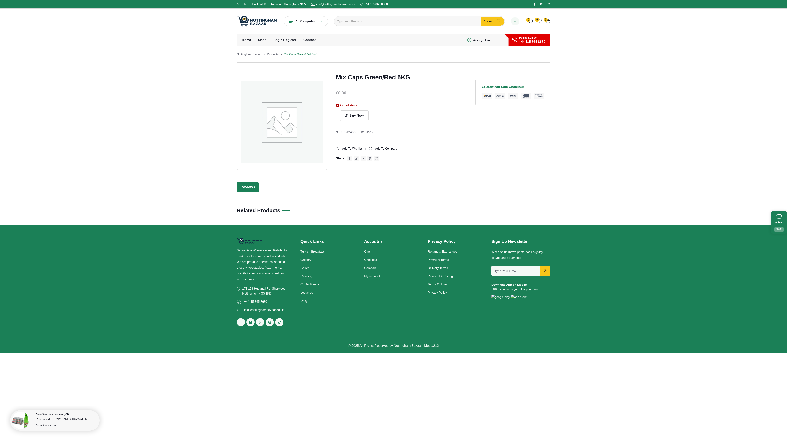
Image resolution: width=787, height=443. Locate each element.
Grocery (306, 259)
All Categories (305, 21)
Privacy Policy (437, 292)
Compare (370, 268)
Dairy (304, 301)
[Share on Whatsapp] (376, 158)
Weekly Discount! (485, 40)
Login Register (284, 40)
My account (372, 276)
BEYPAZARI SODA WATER (69, 419)
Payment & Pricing (440, 276)
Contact (309, 40)
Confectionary (309, 284)
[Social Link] (535, 4)
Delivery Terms (438, 268)
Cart (367, 251)
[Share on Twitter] (356, 158)
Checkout (370, 259)
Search (489, 21)
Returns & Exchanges (442, 251)
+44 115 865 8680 (376, 4)
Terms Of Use (437, 284)
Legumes (306, 292)
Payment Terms (438, 259)
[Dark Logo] (257, 21)
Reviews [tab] (247, 187)
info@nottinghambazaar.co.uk (335, 4)
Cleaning (306, 276)
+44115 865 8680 (255, 301)
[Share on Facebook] (349, 158)
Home (246, 40)
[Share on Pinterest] (369, 158)
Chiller (304, 268)
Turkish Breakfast (312, 251)
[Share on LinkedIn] (363, 158)
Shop (262, 40)
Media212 (431, 345)
